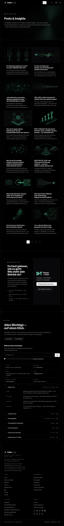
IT (47, 2)
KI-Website (6, 502)
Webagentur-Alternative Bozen (12, 509)
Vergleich (6, 482)
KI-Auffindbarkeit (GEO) (10, 505)
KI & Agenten (37, 480)
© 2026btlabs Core (9, 522)
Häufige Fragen (8, 487)
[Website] (34, 514)
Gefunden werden (38, 477)
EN (51, 2)
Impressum (47, 522)
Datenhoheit (37, 485)
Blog (5, 489)
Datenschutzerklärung (38, 358)
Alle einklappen (18, 338)
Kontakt (6, 494)
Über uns (6, 485)
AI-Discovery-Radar (38, 507)
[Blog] (45, 511)
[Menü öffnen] (60, 2)
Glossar (6, 492)
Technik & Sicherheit (39, 487)
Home (5, 477)
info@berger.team (38, 373)
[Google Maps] (42, 511)
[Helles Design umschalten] (56, 2)
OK (57, 355)
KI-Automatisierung (9, 507)
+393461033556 (10, 381)
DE (44, 2)
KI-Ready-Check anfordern (46, 284)
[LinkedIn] (39, 511)
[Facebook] (37, 511)
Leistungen (36, 482)
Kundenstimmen (38, 489)
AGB (59, 522)
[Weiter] (39, 242)
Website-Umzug (8, 514)
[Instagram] (34, 511)
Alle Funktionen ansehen (44, 289)
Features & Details (8, 480)
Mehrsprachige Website (10, 512)
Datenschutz (54, 522)
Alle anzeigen (8, 338)
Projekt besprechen (38, 505)
